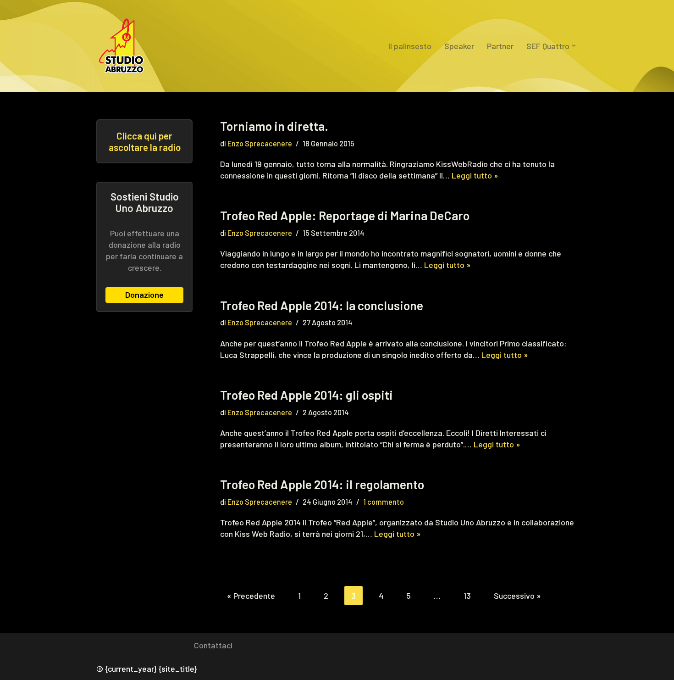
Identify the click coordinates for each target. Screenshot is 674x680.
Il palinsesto (409, 46)
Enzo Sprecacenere (259, 143)
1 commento (383, 501)
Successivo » (517, 596)
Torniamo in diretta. (274, 125)
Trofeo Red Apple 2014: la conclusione (321, 305)
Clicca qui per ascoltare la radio (145, 141)
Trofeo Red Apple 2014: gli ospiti (306, 394)
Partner (500, 46)
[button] (574, 46)
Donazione (144, 295)
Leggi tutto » (475, 175)
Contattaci (213, 645)
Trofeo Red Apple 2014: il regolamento (322, 484)
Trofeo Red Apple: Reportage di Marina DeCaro (345, 215)
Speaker (459, 46)
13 (467, 596)
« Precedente (251, 596)
